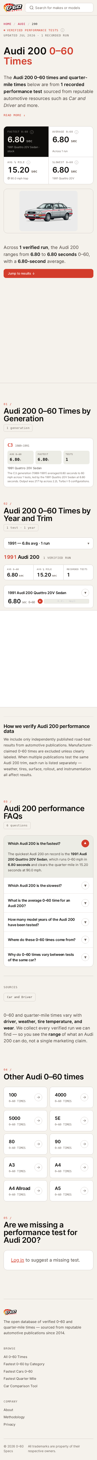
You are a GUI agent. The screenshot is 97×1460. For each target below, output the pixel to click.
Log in (17, 1260)
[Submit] (33, 7)
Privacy (9, 1424)
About (8, 1410)
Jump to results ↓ (21, 273)
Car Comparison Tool (20, 1386)
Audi (21, 24)
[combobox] (59, 7)
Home (7, 24)
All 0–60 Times (15, 1357)
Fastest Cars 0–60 (18, 1371)
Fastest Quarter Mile (20, 1378)
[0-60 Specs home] (13, 7)
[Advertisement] (48, 333)
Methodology (14, 1417)
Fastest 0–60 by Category (24, 1364)
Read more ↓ (14, 115)
